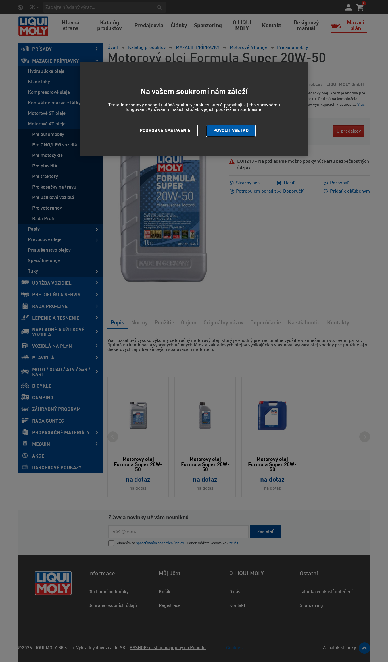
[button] (231, 130)
